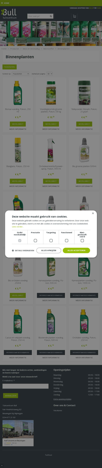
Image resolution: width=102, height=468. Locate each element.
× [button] (93, 213)
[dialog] (51, 234)
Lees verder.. (17, 226)
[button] (23, 250)
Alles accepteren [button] (76, 250)
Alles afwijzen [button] (48, 250)
